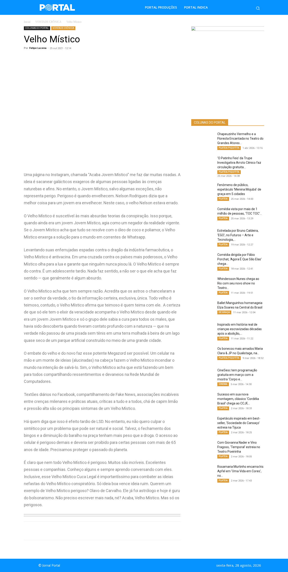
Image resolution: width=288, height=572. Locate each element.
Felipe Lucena (37, 48)
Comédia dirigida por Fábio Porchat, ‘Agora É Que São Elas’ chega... (239, 259)
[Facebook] (76, 530)
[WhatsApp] (66, 530)
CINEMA (223, 384)
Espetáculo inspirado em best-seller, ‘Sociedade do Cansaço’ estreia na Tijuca (238, 423)
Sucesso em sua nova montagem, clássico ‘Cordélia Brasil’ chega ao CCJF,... (238, 399)
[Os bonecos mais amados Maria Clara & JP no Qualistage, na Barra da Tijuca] (202, 354)
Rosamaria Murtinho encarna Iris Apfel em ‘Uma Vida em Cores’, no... (240, 471)
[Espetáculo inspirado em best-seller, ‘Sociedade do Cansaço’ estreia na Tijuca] (202, 424)
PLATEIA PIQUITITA (229, 148)
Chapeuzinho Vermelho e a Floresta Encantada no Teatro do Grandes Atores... (240, 138)
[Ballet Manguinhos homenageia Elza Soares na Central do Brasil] (202, 308)
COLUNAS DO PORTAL (37, 28)
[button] (258, 8)
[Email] (107, 530)
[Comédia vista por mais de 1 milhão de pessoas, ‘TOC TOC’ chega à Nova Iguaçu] (202, 214)
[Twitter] (86, 530)
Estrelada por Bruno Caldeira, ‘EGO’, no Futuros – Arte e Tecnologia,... (238, 235)
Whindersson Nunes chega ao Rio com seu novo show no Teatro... (238, 283)
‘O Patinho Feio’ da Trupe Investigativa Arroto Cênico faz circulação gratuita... (239, 162)
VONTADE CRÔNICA (48, 21)
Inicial (27, 21)
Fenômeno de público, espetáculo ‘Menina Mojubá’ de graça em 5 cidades (239, 189)
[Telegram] (97, 530)
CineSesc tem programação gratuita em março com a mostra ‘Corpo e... (237, 374)
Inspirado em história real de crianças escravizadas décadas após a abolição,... (239, 329)
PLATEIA (223, 198)
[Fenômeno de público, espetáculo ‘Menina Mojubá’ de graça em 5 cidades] (202, 190)
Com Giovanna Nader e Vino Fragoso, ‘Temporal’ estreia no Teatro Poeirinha (238, 447)
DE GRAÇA (224, 312)
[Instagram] (148, 565)
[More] (118, 530)
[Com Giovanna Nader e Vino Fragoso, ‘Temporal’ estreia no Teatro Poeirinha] (202, 448)
